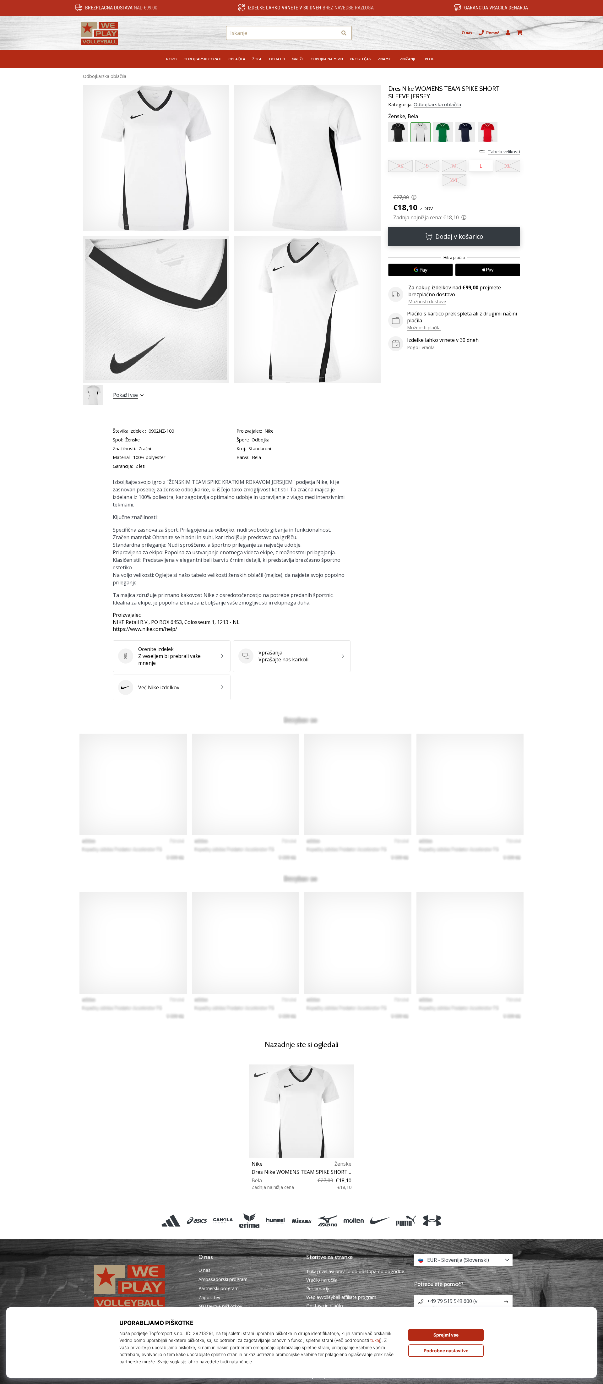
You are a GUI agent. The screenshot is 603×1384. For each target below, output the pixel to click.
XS (400, 165)
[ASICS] (197, 1220)
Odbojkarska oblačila (104, 76)
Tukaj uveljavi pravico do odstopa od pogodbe (355, 1271)
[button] (332, 33)
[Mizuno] (328, 1220)
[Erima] (249, 1220)
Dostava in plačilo (324, 1306)
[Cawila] (223, 1220)
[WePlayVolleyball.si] (139, 1286)
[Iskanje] (343, 33)
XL (508, 165)
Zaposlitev (209, 1297)
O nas (467, 32)
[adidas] (171, 1220)
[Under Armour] (432, 1220)
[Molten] (354, 1220)
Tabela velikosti (504, 152)
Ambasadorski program (222, 1279)
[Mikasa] (301, 1220)
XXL (454, 180)
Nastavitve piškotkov (220, 1306)
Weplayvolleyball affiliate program (341, 1297)
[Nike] (380, 1220)
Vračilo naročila (321, 1280)
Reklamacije (318, 1289)
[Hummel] (275, 1220)
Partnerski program (218, 1288)
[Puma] (406, 1220)
